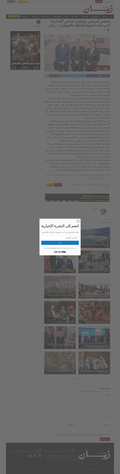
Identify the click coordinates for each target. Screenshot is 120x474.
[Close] (78, 221)
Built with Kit (60, 251)
